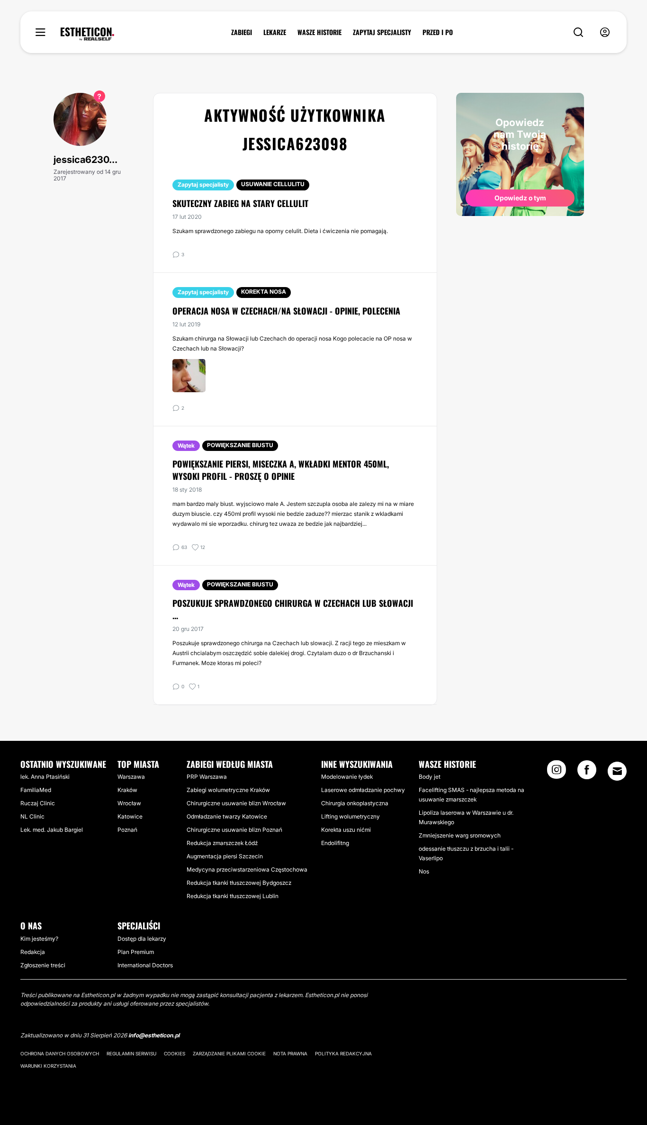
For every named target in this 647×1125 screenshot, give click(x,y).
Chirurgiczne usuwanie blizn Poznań (234, 829)
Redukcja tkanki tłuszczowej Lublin (233, 896)
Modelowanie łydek (347, 776)
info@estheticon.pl (154, 1035)
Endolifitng (335, 842)
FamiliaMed (35, 789)
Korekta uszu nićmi (346, 829)
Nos (424, 871)
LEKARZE (274, 32)
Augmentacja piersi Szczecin (225, 856)
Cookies (174, 1053)
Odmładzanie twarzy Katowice (227, 816)
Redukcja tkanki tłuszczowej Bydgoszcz (239, 882)
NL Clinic (32, 816)
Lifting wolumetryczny (350, 816)
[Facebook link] (586, 772)
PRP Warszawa (207, 776)
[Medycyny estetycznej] (87, 34)
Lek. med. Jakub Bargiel (51, 829)
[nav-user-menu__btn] (604, 32)
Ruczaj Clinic (37, 803)
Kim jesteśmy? (39, 938)
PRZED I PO (437, 32)
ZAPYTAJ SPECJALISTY (382, 32)
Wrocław (129, 803)
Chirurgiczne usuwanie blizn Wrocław (236, 803)
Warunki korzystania (48, 1066)
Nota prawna (290, 1053)
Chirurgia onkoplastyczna (354, 803)
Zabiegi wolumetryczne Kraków (228, 789)
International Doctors (145, 965)
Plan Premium (135, 951)
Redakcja (32, 951)
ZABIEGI (241, 32)
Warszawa (131, 776)
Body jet (429, 776)
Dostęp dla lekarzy (141, 938)
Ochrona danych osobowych (59, 1053)
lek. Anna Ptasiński (45, 776)
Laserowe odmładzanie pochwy (363, 789)
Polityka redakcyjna (343, 1053)
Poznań (127, 829)
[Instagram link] (556, 772)
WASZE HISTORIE (319, 32)
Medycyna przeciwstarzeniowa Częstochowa (247, 869)
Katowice (130, 816)
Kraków (127, 789)
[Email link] (617, 771)
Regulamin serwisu (131, 1053)
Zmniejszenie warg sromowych (460, 835)
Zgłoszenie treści (42, 965)
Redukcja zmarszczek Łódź (222, 842)
